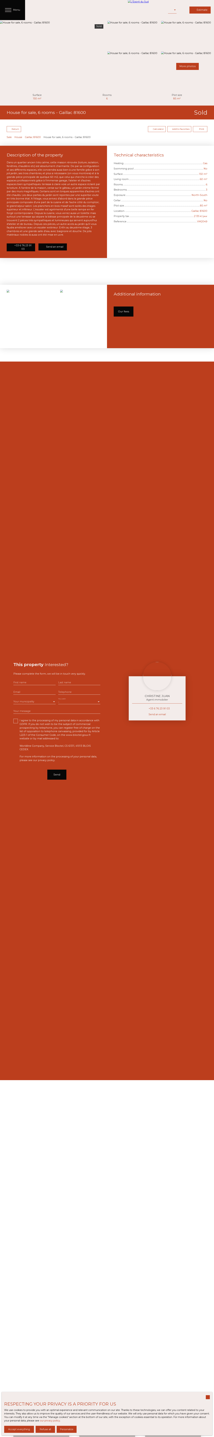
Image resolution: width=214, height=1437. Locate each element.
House (18, 137)
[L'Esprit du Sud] (146, 10)
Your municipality (23, 701)
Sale (9, 137)
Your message (22, 711)
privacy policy (46, 760)
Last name (64, 682)
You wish (62, 699)
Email (16, 691)
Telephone (65, 691)
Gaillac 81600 (33, 137)
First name (19, 682)
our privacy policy (50, 1420)
